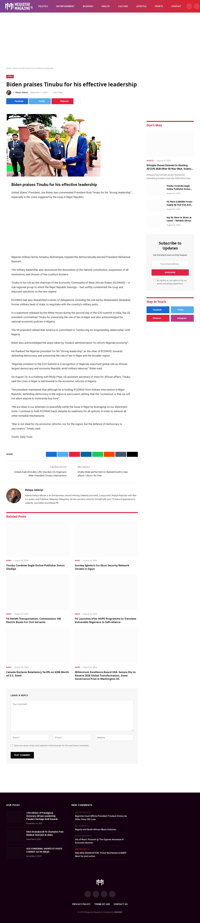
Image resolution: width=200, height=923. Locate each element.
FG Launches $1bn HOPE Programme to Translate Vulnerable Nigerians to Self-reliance (105, 620)
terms (159, 283)
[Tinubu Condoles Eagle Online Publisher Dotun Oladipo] (37, 539)
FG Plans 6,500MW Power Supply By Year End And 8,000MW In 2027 (179, 203)
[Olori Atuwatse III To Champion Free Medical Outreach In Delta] (14, 836)
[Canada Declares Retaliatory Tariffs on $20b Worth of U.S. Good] (37, 646)
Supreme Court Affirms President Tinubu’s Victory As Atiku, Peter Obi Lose (101, 818)
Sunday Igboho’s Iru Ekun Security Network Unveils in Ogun (102, 567)
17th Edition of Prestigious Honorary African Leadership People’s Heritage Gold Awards (42, 816)
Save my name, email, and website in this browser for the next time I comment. (51, 745)
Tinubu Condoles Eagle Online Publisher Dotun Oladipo (35, 567)
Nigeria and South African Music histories (95, 829)
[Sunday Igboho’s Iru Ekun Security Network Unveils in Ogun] (106, 539)
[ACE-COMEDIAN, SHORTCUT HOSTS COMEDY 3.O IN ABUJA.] (14, 853)
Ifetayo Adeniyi (21, 92)
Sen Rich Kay (81, 849)
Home (8, 68)
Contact (176, 6)
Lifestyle (141, 6)
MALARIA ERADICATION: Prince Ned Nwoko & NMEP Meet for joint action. (100, 854)
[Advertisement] (100, 40)
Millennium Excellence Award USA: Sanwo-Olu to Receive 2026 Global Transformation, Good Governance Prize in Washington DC (105, 676)
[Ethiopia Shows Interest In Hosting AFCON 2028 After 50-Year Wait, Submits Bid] (170, 143)
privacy (169, 283)
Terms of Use (102, 904)
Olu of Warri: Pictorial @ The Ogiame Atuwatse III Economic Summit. (99, 841)
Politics (43, 6)
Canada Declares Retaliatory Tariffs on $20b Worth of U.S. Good (37, 674)
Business (88, 6)
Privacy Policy (81, 904)
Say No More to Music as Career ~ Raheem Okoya (179, 219)
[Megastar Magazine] (19, 6)
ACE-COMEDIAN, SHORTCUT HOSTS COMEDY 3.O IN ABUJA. (44, 850)
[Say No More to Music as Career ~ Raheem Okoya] (155, 221)
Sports (159, 6)
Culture (123, 6)
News (10, 76)
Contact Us (121, 904)
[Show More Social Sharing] (77, 101)
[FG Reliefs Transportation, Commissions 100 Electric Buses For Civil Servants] (37, 592)
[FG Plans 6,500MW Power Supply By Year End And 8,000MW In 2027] (155, 206)
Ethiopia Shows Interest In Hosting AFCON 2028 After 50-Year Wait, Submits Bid (170, 167)
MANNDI (118, 912)
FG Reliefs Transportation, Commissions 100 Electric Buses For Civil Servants (33, 620)
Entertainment (65, 6)
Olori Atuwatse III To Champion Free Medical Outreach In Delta (44, 833)
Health (106, 6)
